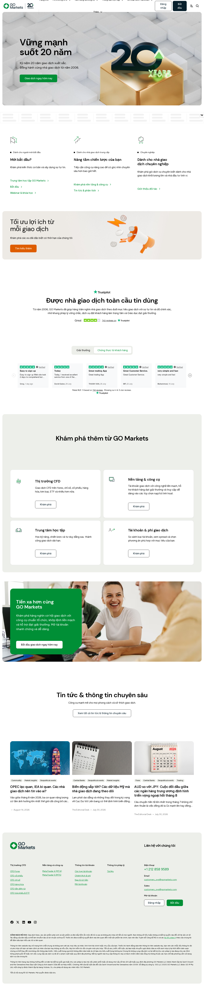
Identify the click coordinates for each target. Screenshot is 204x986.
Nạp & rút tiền (81, 880)
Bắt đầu (180, 6)
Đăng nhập (163, 6)
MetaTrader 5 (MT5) (51, 875)
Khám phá (45, 504)
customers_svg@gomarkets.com (160, 879)
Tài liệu (110, 871)
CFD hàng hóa (17, 884)
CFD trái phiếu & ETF (20, 893)
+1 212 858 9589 (156, 869)
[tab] (83, 350)
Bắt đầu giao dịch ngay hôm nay (39, 644)
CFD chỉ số (15, 880)
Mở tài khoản (81, 884)
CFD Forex (15, 871)
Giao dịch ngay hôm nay (38, 78)
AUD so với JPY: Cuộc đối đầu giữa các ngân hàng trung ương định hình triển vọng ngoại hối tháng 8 (161, 791)
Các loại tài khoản (83, 871)
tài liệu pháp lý (170, 938)
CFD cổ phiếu (16, 875)
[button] (98, 12)
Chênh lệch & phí (83, 875)
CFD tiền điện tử (18, 888)
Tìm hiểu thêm (23, 248)
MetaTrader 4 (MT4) (52, 871)
